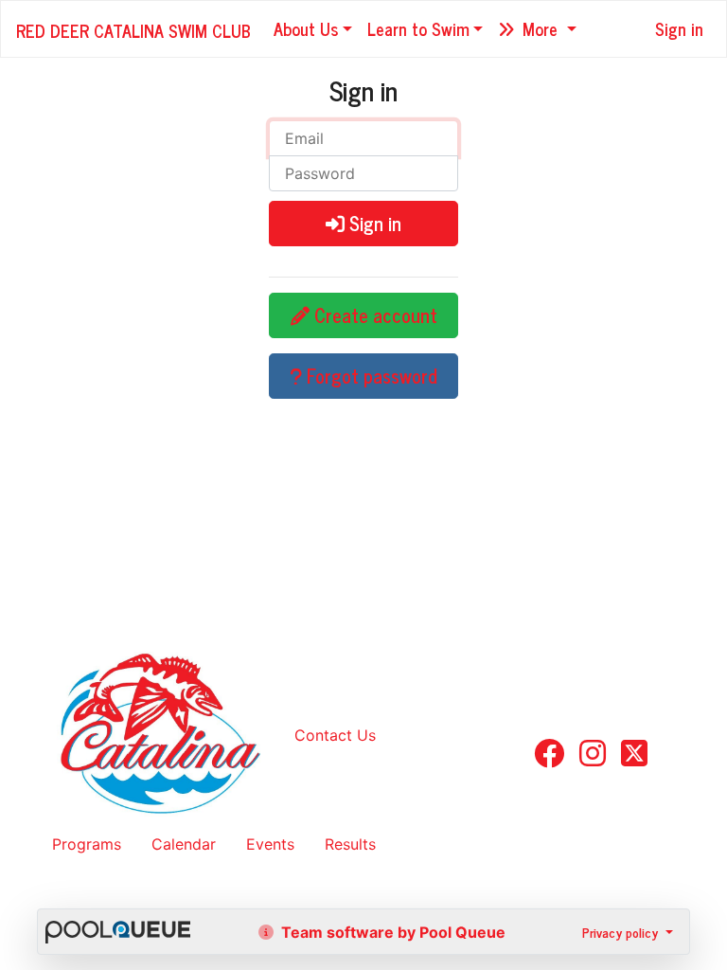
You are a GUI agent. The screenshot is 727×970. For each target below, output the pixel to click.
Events (270, 844)
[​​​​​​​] (549, 758)
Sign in (679, 28)
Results (350, 844)
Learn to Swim (418, 28)
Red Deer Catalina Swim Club (133, 30)
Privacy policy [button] (622, 932)
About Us (306, 28)
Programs (86, 844)
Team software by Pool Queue (391, 932)
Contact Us (335, 735)
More (540, 28)
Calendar (183, 844)
